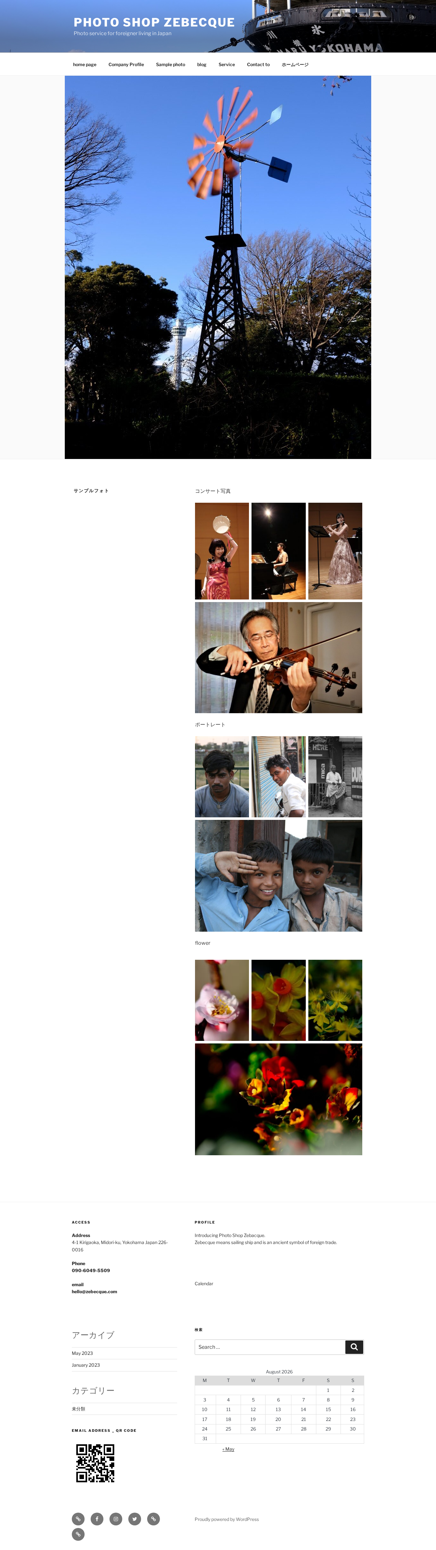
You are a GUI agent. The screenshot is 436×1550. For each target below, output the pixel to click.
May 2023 (82, 1353)
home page (84, 64)
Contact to (258, 64)
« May (228, 1449)
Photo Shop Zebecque (155, 22)
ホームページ (295, 64)
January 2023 (86, 1365)
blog (202, 64)
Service (227, 64)
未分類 (78, 1408)
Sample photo (170, 64)
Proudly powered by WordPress (227, 1519)
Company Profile (126, 64)
